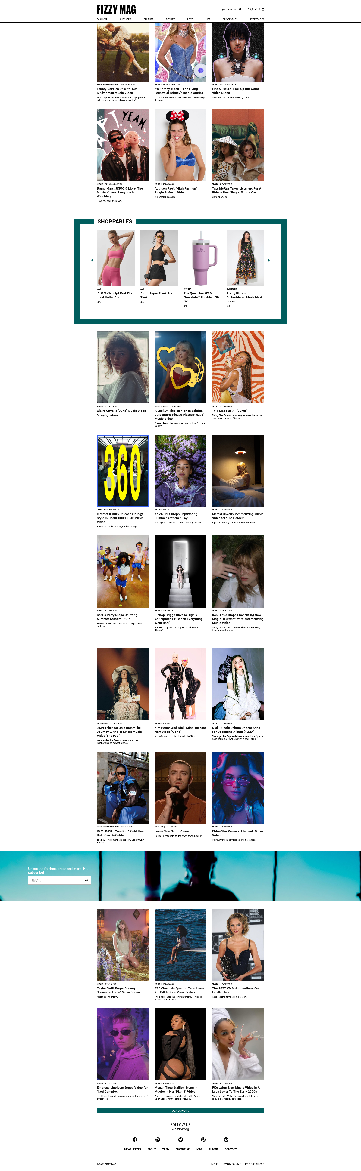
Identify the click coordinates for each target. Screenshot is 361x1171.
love (190, 19)
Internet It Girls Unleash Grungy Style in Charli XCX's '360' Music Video (120, 518)
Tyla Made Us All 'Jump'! (230, 411)
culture (148, 19)
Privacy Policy (230, 1164)
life (208, 19)
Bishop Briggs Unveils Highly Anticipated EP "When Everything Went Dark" (179, 619)
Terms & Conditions (252, 1164)
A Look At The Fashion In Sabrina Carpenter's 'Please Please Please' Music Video (179, 415)
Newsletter (132, 1149)
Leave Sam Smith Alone (172, 831)
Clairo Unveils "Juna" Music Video (121, 411)
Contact (231, 1149)
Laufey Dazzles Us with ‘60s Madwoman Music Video (117, 91)
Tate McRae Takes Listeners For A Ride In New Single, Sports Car (236, 190)
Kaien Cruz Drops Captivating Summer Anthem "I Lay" (176, 516)
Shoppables (230, 19)
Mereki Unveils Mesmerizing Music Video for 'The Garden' (237, 516)
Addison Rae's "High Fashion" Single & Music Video (176, 190)
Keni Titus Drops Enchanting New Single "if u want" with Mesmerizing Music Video (238, 619)
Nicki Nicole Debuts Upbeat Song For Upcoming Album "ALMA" (236, 730)
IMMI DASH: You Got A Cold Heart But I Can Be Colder (121, 833)
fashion (102, 19)
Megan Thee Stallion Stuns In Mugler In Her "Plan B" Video (176, 1089)
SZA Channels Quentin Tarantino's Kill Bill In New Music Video (179, 990)
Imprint (215, 1164)
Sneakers (125, 19)
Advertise (232, 9)
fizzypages (257, 19)
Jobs (199, 1149)
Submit (213, 1149)
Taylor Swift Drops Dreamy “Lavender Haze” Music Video (118, 990)
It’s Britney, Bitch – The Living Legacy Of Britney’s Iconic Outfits (179, 91)
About (151, 1149)
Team (165, 1149)
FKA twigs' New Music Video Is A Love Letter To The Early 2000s (236, 1089)
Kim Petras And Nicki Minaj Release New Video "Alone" (180, 730)
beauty (170, 19)
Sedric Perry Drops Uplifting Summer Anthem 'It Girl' (117, 617)
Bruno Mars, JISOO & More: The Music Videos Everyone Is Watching (120, 192)
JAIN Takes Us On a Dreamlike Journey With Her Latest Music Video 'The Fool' (119, 732)
